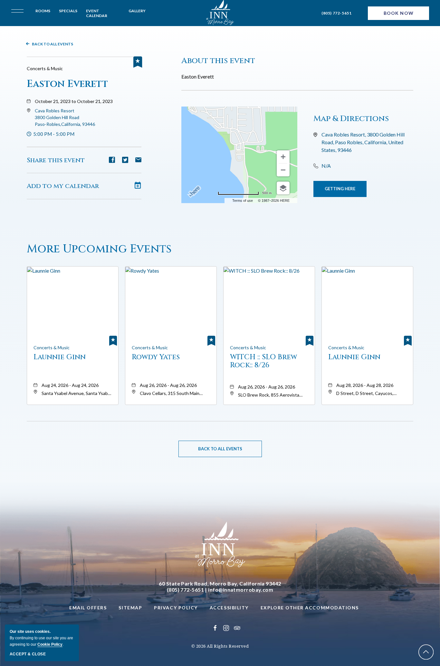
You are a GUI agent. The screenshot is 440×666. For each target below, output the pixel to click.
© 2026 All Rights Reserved (220, 646)
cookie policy (49, 644)
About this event (218, 60)
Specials (68, 10)
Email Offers (88, 607)
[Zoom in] (283, 156)
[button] (65, 117)
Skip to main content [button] (33, 5)
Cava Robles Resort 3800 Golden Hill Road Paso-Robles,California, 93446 (65, 117)
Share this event (56, 160)
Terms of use (242, 200)
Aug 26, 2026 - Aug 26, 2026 (168, 385)
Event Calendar (96, 13)
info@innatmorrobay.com (240, 589)
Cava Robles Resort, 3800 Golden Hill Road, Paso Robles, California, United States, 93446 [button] (363, 142)
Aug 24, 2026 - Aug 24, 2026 (70, 385)
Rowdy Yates (156, 357)
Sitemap (130, 607)
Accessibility (229, 607)
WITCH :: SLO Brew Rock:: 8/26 (263, 361)
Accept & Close (28, 654)
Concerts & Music (45, 68)
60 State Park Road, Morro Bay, (220, 583)
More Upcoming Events (99, 249)
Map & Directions (351, 118)
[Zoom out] (283, 170)
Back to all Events (52, 44)
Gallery (137, 10)
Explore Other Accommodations (310, 607)
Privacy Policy (176, 607)
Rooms (42, 10)
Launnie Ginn (59, 357)
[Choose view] (283, 188)
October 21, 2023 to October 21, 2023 (74, 101)
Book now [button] (399, 13)
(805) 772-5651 (336, 13)
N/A (326, 166)
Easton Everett (67, 84)
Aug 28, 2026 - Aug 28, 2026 (364, 385)
